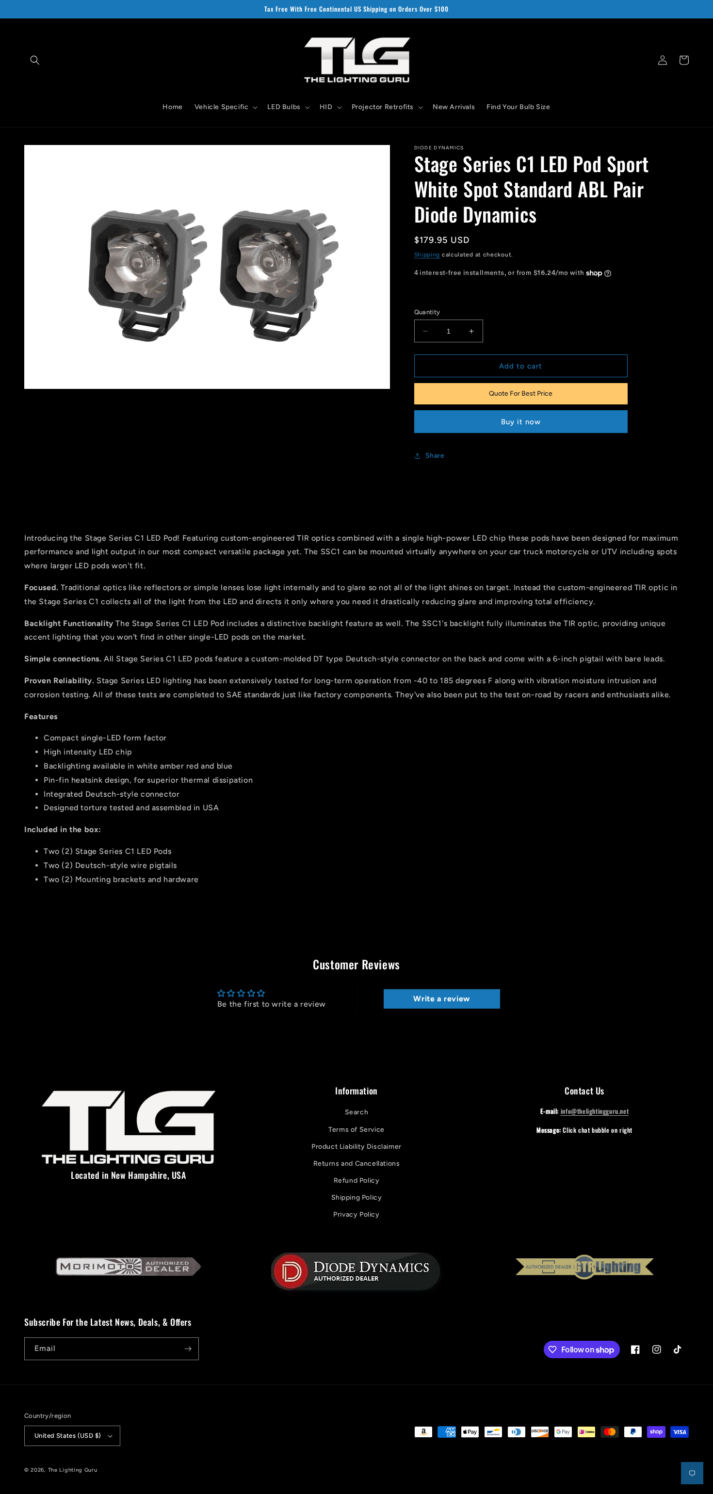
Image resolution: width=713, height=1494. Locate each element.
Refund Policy (357, 1180)
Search (357, 1112)
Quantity (427, 312)
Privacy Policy (356, 1214)
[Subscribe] (187, 1348)
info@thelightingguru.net (595, 1111)
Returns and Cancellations (356, 1163)
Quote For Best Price (520, 393)
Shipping (427, 254)
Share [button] (435, 455)
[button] (35, 60)
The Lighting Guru (72, 1470)
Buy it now (521, 422)
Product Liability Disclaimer (356, 1146)
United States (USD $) (67, 1435)
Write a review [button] (441, 998)
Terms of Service (356, 1129)
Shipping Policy (356, 1197)
